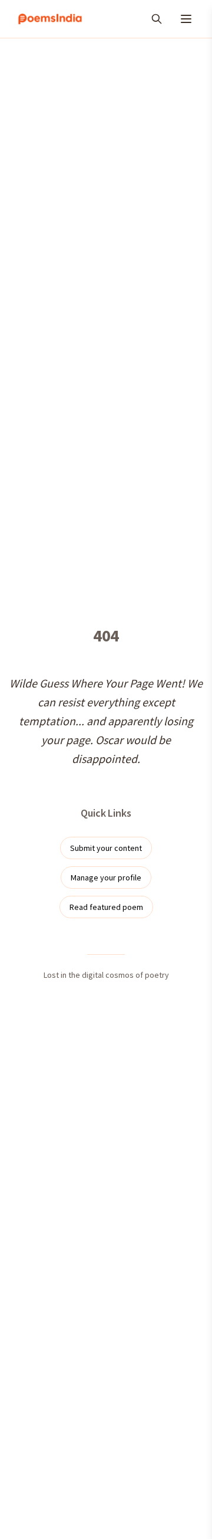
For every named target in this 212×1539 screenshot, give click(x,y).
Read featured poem (106, 907)
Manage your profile (106, 877)
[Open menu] (186, 19)
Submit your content (106, 848)
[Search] (156, 19)
